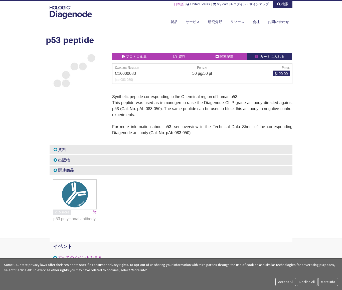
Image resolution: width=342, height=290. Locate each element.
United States (199, 4)
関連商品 (65, 170)
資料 (61, 149)
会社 (256, 22)
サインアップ (259, 4)
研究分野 (215, 22)
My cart (222, 4)
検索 (284, 4)
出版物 (63, 160)
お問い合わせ (278, 22)
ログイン (239, 4)
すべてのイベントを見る (80, 257)
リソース (237, 22)
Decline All (307, 281)
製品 (174, 22)
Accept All (285, 281)
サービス (193, 22)
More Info (328, 281)
